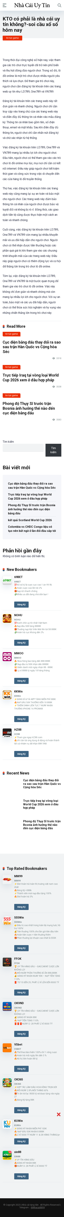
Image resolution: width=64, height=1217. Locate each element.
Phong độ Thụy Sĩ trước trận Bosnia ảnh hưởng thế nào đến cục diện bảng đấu (29, 408)
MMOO (18, 653)
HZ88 (17, 729)
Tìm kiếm (8, 441)
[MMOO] (7, 660)
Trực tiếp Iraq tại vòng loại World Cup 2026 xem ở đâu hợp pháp (31, 377)
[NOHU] (7, 622)
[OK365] (7, 1086)
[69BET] (7, 584)
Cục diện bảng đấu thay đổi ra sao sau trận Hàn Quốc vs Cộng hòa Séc (32, 347)
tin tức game (12, 38)
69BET (18, 577)
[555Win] (7, 924)
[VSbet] (7, 1051)
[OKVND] (7, 1010)
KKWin (18, 691)
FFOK (17, 958)
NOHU (18, 615)
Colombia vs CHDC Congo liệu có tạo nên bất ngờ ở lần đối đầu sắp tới (32, 529)
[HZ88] (7, 736)
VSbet (18, 1044)
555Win (19, 917)
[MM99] (7, 883)
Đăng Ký (21, 604)
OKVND (19, 1003)
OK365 (18, 1079)
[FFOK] (7, 965)
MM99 (18, 876)
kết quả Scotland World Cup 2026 (30, 520)
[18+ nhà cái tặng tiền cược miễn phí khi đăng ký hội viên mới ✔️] (32, 5)
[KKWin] (7, 698)
